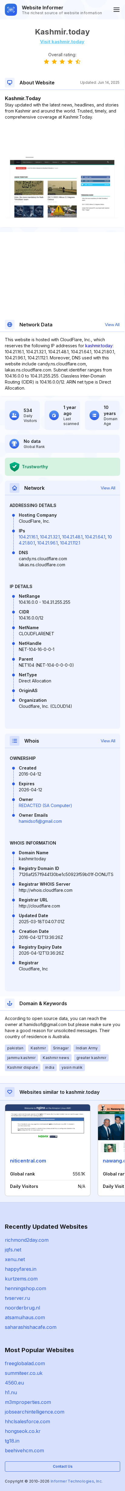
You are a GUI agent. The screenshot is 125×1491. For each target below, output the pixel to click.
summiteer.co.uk (23, 1373)
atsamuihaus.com (25, 1317)
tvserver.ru (17, 1298)
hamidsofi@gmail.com (40, 821)
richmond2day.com (27, 1240)
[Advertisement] (62, 138)
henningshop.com (25, 1288)
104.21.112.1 (70, 542)
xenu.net (15, 1259)
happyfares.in (20, 1269)
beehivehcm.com (24, 1450)
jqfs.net (13, 1250)
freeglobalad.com (25, 1363)
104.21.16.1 (28, 536)
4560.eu (14, 1383)
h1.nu (11, 1392)
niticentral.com (28, 1161)
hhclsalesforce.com (27, 1421)
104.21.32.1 (50, 536)
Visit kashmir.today (62, 41)
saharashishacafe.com (30, 1327)
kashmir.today (99, 345)
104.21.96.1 (47, 542)
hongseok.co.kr (23, 1431)
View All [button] (112, 324)
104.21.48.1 (72, 536)
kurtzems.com (21, 1279)
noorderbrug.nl (22, 1308)
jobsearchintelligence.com (34, 1412)
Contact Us (63, 1466)
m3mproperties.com (28, 1402)
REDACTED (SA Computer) (45, 805)
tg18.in (12, 1441)
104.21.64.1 (95, 536)
